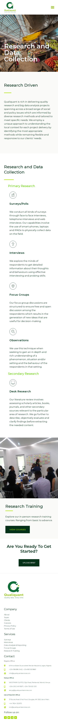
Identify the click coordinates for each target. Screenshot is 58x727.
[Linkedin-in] (15, 717)
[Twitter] (8, 717)
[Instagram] (12, 717)
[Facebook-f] (5, 717)
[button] (52, 7)
